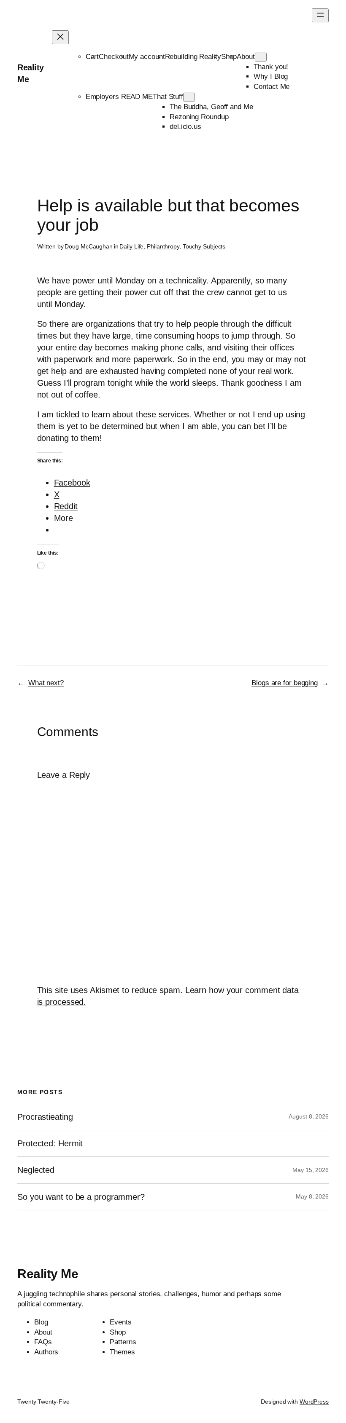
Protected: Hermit (50, 1143)
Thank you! (271, 67)
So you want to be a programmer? (81, 1196)
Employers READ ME (119, 97)
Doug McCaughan (89, 246)
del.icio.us (185, 127)
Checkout (113, 57)
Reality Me (47, 1274)
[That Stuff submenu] (189, 97)
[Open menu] (320, 15)
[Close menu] (60, 37)
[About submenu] (261, 57)
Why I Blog (271, 76)
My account (147, 57)
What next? (46, 683)
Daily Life (131, 246)
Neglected (35, 1170)
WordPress (314, 1401)
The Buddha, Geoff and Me (211, 107)
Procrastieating (45, 1116)
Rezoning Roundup (199, 117)
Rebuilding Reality (193, 57)
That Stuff (168, 97)
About (246, 57)
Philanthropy (163, 246)
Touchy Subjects (204, 246)
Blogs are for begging (284, 683)
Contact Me (271, 87)
